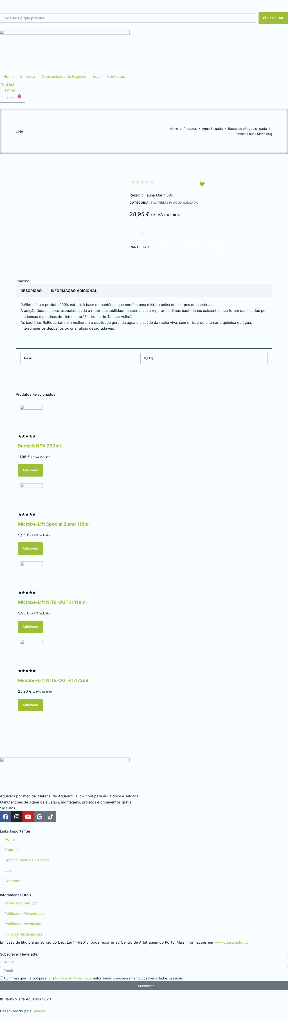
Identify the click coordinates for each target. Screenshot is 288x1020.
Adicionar (209, 234)
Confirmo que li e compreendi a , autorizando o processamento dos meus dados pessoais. (94, 978)
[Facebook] (5, 816)
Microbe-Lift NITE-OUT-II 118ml (52, 602)
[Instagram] (16, 816)
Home (173, 128)
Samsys (39, 1011)
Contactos (13, 881)
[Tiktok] (50, 816)
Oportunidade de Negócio (26, 860)
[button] (163, 247)
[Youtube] (28, 816)
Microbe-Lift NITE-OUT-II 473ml (53, 680)
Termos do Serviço (20, 903)
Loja (8, 870)
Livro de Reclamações (23, 934)
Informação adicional (74, 290)
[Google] (39, 816)
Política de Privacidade (24, 913)
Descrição (31, 290)
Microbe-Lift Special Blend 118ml (54, 524)
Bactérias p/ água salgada (247, 128)
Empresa (11, 849)
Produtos (190, 128)
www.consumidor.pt (231, 942)
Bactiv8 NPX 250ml (39, 446)
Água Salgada (212, 128)
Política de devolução (22, 924)
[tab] (31, 290)
